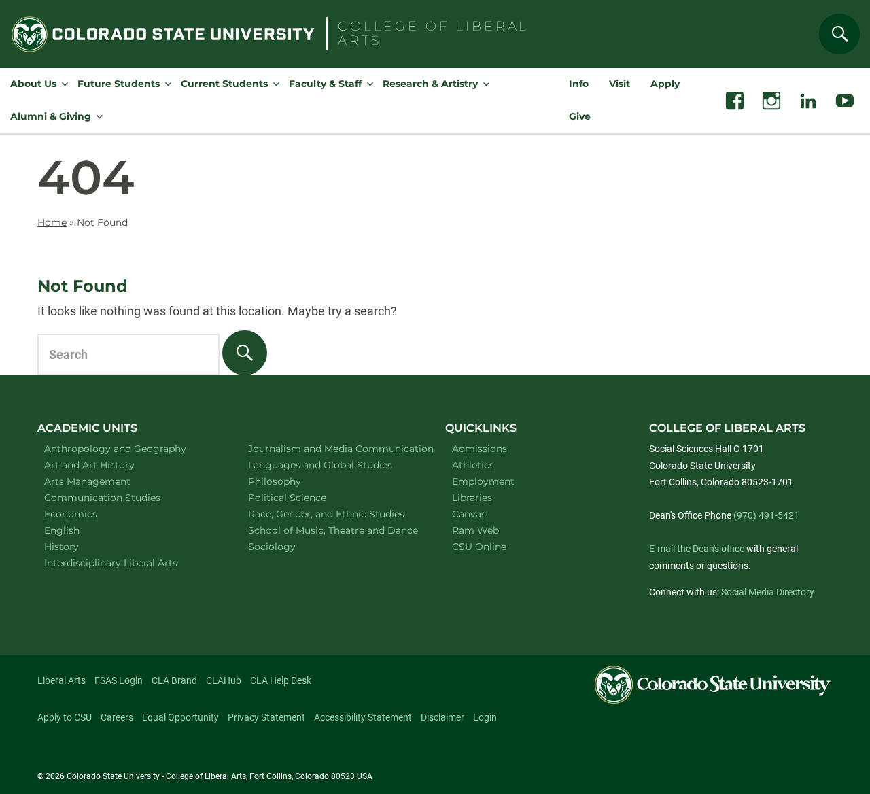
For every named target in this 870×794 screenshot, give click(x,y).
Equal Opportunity (180, 717)
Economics (88, 513)
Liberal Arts (61, 680)
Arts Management (105, 480)
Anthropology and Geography (129, 448)
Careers (117, 717)
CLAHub (223, 680)
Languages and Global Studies (332, 464)
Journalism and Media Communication (332, 448)
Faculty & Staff (325, 83)
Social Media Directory (767, 592)
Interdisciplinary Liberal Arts (128, 562)
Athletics (473, 465)
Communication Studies (120, 497)
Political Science (304, 497)
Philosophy (292, 480)
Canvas (469, 514)
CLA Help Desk (280, 680)
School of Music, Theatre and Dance (333, 529)
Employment (483, 481)
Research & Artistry (430, 83)
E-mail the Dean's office (696, 548)
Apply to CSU (64, 717)
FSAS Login (118, 680)
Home (52, 222)
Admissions (479, 449)
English (80, 529)
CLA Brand (174, 680)
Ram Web (475, 530)
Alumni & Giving (50, 116)
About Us (33, 83)
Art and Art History (107, 464)
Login (485, 717)
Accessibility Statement (363, 717)
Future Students (118, 83)
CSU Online (479, 546)
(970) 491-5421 (766, 515)
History (79, 546)
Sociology (289, 546)
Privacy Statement (266, 717)
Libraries (472, 497)
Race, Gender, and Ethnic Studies (332, 513)
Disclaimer (442, 717)
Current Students (224, 83)
